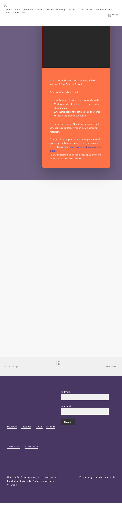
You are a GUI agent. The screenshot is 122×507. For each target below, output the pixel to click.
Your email (66, 406)
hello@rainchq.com (19, 393)
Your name (66, 391)
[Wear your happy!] (12, 192)
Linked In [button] (50, 426)
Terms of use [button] (13, 446)
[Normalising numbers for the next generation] (12, 314)
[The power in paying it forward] (12, 241)
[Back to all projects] (61, 366)
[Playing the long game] (12, 265)
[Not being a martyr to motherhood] (37, 265)
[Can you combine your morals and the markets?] (12, 338)
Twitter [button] (39, 426)
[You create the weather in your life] (37, 314)
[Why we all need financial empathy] (12, 290)
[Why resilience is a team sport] (37, 290)
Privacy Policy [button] (31, 446)
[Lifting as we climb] (37, 217)
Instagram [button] (12, 426)
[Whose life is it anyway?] (12, 217)
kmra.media (109, 477)
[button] (61, 505)
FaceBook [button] (26, 426)
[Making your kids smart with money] (37, 241)
